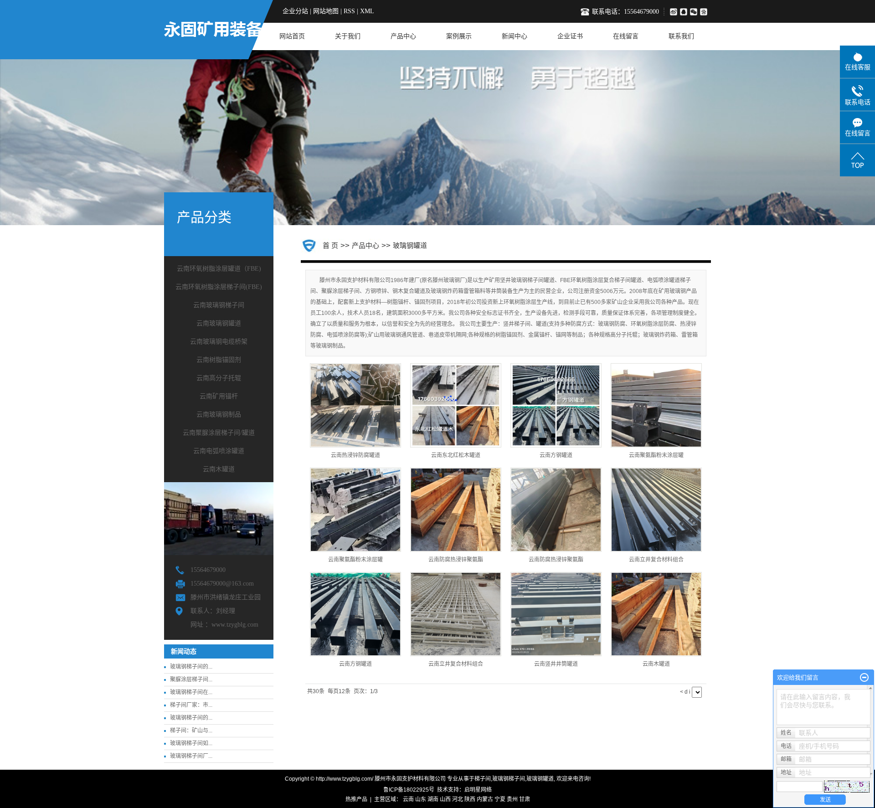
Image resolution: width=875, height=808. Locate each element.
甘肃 (524, 799)
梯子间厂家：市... (191, 705)
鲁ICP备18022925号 (408, 790)
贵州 (512, 799)
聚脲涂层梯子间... (191, 679)
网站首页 (292, 36)
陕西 (469, 799)
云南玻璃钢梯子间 (218, 305)
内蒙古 (485, 799)
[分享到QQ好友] (685, 11)
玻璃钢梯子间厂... (191, 756)
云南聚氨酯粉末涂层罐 (656, 455)
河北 (457, 799)
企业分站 (295, 11)
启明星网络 (478, 790)
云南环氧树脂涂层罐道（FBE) (219, 268)
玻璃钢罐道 (410, 245)
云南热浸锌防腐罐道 (355, 455)
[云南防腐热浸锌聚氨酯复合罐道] (556, 510)
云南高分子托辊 (218, 378)
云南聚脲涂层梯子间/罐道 (219, 432)
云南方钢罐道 (556, 455)
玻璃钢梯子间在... (191, 692)
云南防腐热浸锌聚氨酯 (455, 559)
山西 (445, 799)
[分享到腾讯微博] (705, 11)
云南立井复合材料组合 (656, 559)
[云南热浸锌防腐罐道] (355, 405)
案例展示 (459, 36)
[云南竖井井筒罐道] (556, 614)
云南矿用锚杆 (219, 396)
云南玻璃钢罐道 (218, 323)
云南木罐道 (219, 469)
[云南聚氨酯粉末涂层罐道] (355, 510)
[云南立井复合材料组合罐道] (656, 510)
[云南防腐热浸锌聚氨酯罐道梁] (455, 510)
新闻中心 (514, 36)
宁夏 (499, 799)
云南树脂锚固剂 (218, 359)
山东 (420, 799)
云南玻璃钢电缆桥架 (218, 341)
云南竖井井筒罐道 (556, 664)
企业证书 (570, 36)
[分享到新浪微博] (673, 11)
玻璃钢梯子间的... (191, 667)
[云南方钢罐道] (556, 405)
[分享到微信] (695, 11)
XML (367, 11)
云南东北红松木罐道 (455, 455)
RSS (349, 11)
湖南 (432, 799)
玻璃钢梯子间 (508, 779)
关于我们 (347, 36)
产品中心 (403, 36)
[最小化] (864, 677)
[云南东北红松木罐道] (455, 405)
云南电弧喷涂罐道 (218, 451)
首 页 (330, 245)
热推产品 (356, 799)
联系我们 (681, 36)
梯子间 (482, 779)
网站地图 (326, 11)
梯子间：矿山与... (191, 730)
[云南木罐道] (656, 614)
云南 (408, 799)
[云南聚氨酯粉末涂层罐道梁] (656, 405)
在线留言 (625, 36)
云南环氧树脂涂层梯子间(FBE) (218, 286)
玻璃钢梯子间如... (191, 743)
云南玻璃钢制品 (218, 414)
